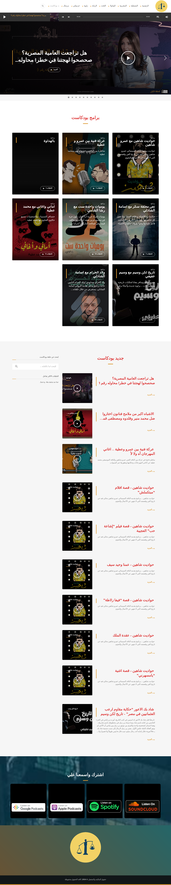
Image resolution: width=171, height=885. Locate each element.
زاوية (86, 6)
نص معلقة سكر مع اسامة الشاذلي (137, 209)
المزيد (54, 70)
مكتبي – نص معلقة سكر (129, 232)
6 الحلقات (147, 188)
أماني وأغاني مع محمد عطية (39, 209)
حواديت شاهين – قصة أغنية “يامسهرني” (135, 178)
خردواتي (76, 6)
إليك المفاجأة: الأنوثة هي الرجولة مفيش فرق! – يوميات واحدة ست (85, 236)
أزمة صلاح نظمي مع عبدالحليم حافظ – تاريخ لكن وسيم (135, 294)
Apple (66, 792)
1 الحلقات (97, 188)
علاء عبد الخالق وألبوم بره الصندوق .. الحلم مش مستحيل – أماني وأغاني (35, 236)
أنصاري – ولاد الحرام (77, 298)
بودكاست (53, 6)
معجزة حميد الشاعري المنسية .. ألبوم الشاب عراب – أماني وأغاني (35, 232)
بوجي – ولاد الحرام (77, 294)
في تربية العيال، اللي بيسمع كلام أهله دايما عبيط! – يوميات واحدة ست (85, 232)
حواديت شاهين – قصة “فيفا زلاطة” (133, 170)
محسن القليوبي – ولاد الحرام (81, 310)
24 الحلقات (96, 320)
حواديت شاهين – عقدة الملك (131, 174)
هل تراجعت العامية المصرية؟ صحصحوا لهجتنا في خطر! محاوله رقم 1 (37, 16)
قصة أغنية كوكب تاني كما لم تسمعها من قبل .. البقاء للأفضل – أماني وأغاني (35, 240)
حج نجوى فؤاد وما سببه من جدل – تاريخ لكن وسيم (135, 298)
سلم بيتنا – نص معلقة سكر (130, 244)
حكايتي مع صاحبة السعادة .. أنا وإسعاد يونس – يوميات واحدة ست (85, 228)
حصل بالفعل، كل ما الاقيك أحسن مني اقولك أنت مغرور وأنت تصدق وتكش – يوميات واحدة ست (85, 240)
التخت (103, 6)
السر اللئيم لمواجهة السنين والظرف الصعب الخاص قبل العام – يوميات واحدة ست (85, 224)
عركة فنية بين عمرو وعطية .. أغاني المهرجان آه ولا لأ (85, 158)
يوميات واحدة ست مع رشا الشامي (89, 209)
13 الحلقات (97, 254)
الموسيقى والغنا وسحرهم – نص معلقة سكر (135, 228)
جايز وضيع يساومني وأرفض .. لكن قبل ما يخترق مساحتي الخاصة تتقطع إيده (85, 244)
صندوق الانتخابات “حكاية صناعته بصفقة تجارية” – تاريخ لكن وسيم (135, 306)
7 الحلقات (147, 254)
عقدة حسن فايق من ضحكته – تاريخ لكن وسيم (135, 302)
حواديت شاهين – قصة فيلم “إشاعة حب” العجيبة (135, 162)
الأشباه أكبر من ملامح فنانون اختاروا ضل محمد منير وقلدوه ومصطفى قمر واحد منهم (35, 224)
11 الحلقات (47, 254)
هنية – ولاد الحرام (76, 302)
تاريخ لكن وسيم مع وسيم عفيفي (137, 275)
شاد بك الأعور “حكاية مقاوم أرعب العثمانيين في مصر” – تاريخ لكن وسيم (135, 290)
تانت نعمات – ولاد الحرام (79, 290)
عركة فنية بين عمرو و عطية (89, 143)
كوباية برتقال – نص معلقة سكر (131, 240)
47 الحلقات (146, 320)
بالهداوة (49, 141)
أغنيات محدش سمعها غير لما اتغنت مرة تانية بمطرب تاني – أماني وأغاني (35, 228)
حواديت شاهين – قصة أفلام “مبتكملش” (135, 158)
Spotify (104, 792)
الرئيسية (145, 6)
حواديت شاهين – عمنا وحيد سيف (132, 166)
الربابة (94, 6)
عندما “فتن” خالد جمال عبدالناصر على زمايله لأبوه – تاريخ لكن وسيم (135, 310)
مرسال (66, 6)
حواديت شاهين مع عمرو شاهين (137, 143)
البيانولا (112, 6)
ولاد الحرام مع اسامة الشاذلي (90, 275)
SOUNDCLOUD (142, 792)
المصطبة (134, 6)
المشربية (123, 6)
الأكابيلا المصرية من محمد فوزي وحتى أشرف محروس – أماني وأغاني (35, 244)
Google (28, 792)
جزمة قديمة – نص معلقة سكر (131, 236)
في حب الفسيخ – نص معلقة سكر (132, 224)
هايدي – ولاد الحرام (77, 306)
